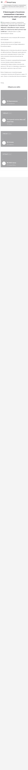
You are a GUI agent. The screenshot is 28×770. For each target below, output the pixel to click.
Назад (2, 82)
